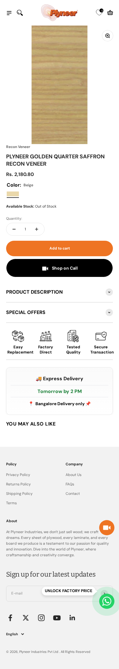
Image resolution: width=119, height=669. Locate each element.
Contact (73, 493)
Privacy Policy (18, 474)
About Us (73, 474)
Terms (11, 503)
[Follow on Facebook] (10, 618)
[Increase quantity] (36, 229)
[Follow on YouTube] (57, 618)
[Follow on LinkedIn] (72, 618)
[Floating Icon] (106, 601)
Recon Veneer (18, 146)
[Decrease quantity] (14, 229)
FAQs (70, 484)
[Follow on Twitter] (26, 618)
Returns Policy (18, 484)
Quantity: (14, 218)
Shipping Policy (19, 493)
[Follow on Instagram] (41, 618)
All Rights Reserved (75, 652)
